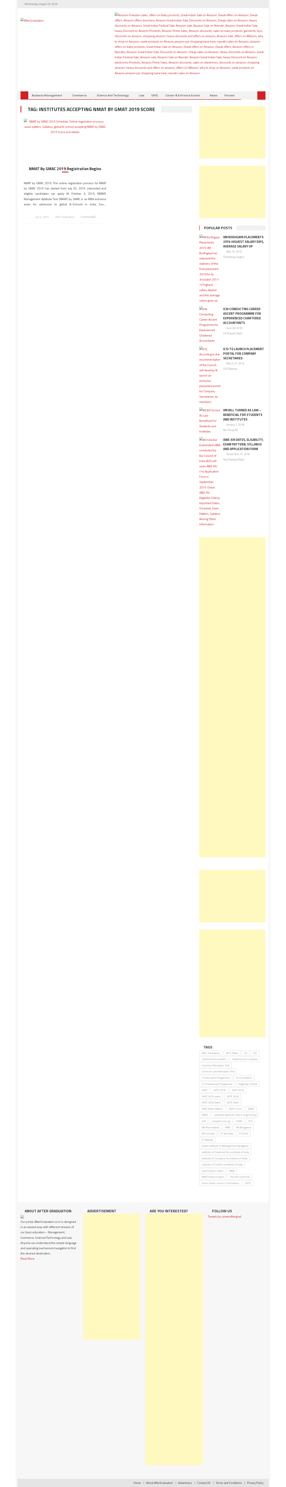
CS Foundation (244, 1078)
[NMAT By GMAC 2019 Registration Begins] (65, 127)
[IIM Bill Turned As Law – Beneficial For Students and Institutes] (209, 421)
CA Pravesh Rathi (232, 333)
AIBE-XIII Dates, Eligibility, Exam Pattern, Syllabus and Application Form (243, 444)
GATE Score (235, 1109)
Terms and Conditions (229, 1483)
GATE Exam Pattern (212, 1109)
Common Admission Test (215, 1065)
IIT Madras (207, 1140)
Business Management (47, 95)
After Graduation (64, 217)
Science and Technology (113, 95)
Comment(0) (88, 217)
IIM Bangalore (243, 1127)
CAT (255, 1053)
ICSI (250, 1121)
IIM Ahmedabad (210, 1127)
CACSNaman (230, 369)
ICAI (204, 1121)
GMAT (205, 1115)
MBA (231, 1171)
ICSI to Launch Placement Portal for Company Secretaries (243, 354)
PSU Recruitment (240, 1177)
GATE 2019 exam (211, 1096)
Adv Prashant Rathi (234, 459)
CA (245, 1053)
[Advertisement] (232, 132)
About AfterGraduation (159, 1483)
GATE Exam (233, 1102)
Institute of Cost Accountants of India (222, 1164)
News (213, 95)
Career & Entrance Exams (182, 95)
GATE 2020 (233, 1096)
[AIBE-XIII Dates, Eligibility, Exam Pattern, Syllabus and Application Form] (209, 482)
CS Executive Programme (216, 1078)
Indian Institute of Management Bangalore (225, 1146)
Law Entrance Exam (212, 1171)
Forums (229, 95)
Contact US (203, 1483)
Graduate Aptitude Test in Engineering (235, 1115)
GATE (204, 1090)
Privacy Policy (255, 1483)
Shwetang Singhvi (233, 257)
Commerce (79, 95)
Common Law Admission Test (218, 1071)
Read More (28, 1258)
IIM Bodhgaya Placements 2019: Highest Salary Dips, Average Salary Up (243, 242)
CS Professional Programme (217, 1084)
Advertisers (185, 1483)
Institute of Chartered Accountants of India (225, 1152)
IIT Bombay (226, 1133)
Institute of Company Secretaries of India (224, 1158)
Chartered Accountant (214, 1059)
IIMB (227, 1127)
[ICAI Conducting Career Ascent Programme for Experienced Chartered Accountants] (209, 324)
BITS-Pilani (232, 1053)
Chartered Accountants (245, 1059)
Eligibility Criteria (247, 1084)
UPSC (154, 95)
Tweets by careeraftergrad (224, 1216)
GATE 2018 (219, 1090)
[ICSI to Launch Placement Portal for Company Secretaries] (209, 375)
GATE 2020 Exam (211, 1102)
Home (137, 1483)
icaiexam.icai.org (221, 1121)
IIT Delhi (243, 1133)
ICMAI (239, 1121)
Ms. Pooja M (230, 430)
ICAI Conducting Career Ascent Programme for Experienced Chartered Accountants (242, 316)
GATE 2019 (238, 1090)
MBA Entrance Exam (213, 1177)
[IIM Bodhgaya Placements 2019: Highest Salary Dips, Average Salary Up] (209, 268)
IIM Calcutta (208, 1133)
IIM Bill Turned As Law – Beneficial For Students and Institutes (242, 415)
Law (141, 95)
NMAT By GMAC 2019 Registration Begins (65, 168)
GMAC (251, 1109)
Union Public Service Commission (220, 1183)
